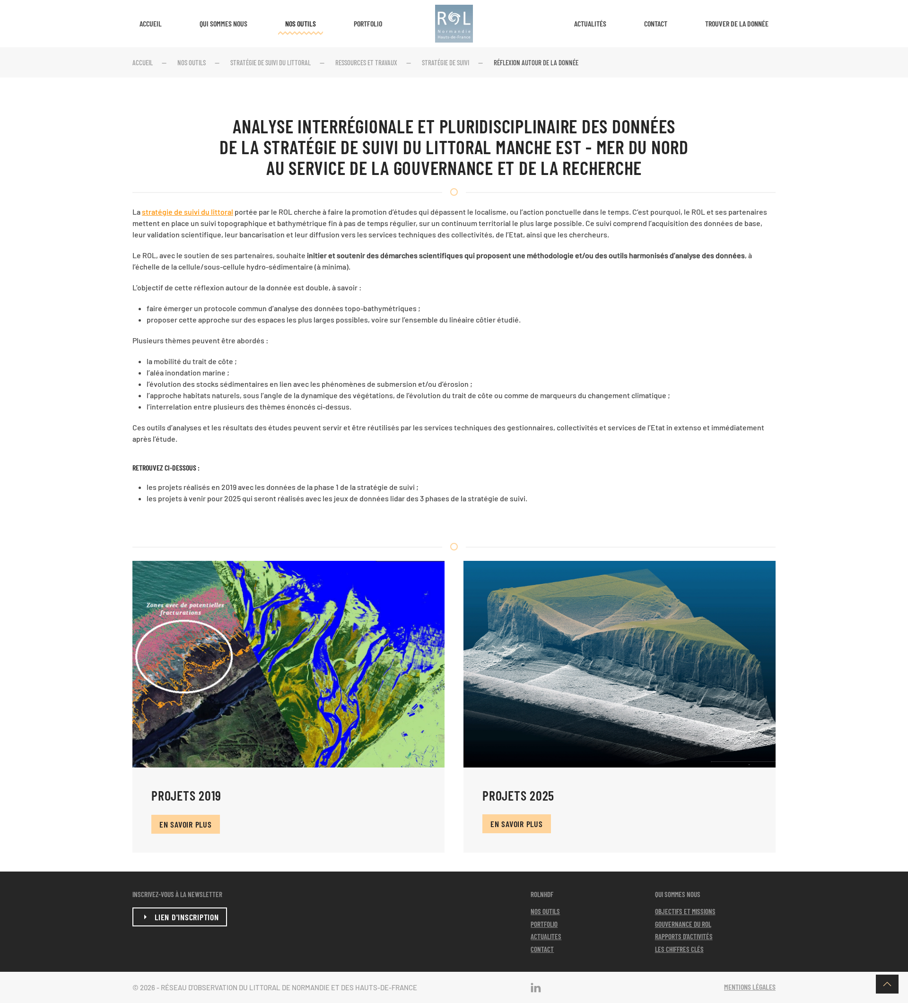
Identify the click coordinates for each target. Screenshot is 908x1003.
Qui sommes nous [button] (223, 23)
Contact (655, 23)
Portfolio (368, 23)
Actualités (590, 23)
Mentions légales (750, 986)
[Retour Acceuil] (454, 23)
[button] (887, 984)
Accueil (151, 23)
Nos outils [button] (300, 23)
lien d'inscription (187, 917)
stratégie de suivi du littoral (187, 211)
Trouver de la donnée (736, 23)
